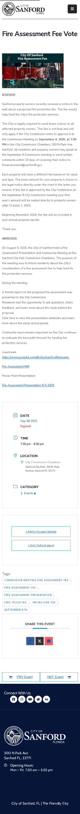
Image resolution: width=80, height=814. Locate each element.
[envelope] (49, 641)
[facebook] (30, 641)
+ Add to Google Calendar (41, 531)
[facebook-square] (13, 699)
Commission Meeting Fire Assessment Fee (36, 580)
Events (28, 493)
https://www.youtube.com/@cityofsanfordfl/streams (35, 357)
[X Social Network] (39, 641)
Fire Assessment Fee (20, 587)
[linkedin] (46, 699)
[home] (38, 699)
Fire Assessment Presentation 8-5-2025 (28, 385)
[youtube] (30, 699)
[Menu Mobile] (72, 9)
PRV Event (25, 677)
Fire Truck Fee (15, 602)
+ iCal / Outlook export (41, 545)
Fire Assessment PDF (16, 366)
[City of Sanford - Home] (23, 9)
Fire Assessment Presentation (28, 595)
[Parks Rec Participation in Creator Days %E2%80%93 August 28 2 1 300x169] (33, 71)
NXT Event (55, 677)
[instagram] (21, 699)
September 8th (16, 609)
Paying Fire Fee (44, 602)
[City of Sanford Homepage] (35, 735)
